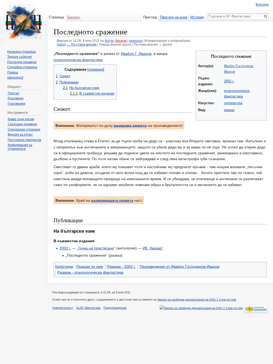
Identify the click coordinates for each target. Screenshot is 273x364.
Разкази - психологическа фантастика (90, 272)
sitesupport (15, 77)
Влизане (262, 4)
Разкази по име (89, 266)
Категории (64, 266)
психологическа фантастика (78, 60)
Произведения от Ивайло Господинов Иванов (179, 266)
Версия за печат (20, 134)
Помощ (12, 72)
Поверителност (62, 307)
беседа (121, 40)
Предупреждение (115, 307)
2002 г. (229, 81)
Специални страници (24, 129)
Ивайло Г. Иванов (136, 53)
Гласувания (16, 104)
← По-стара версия (82, 44)
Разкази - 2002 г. (121, 266)
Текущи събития (19, 57)
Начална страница (21, 52)
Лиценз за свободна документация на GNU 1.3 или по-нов (196, 299)
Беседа (73, 17)
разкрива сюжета (130, 125)
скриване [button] (96, 69)
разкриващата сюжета (112, 200)
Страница (56, 17)
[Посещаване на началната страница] (23, 21)
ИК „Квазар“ (153, 248)
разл (61, 44)
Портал (13, 93)
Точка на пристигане (96, 248)
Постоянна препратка (24, 140)
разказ (229, 110)
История (197, 17)
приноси (135, 40)
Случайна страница (22, 67)
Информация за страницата (20, 147)
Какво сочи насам (21, 119)
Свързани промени (22, 124)
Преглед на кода (173, 17)
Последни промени (22, 62)
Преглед (150, 17)
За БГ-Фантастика (88, 307)
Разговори (15, 98)
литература (233, 103)
